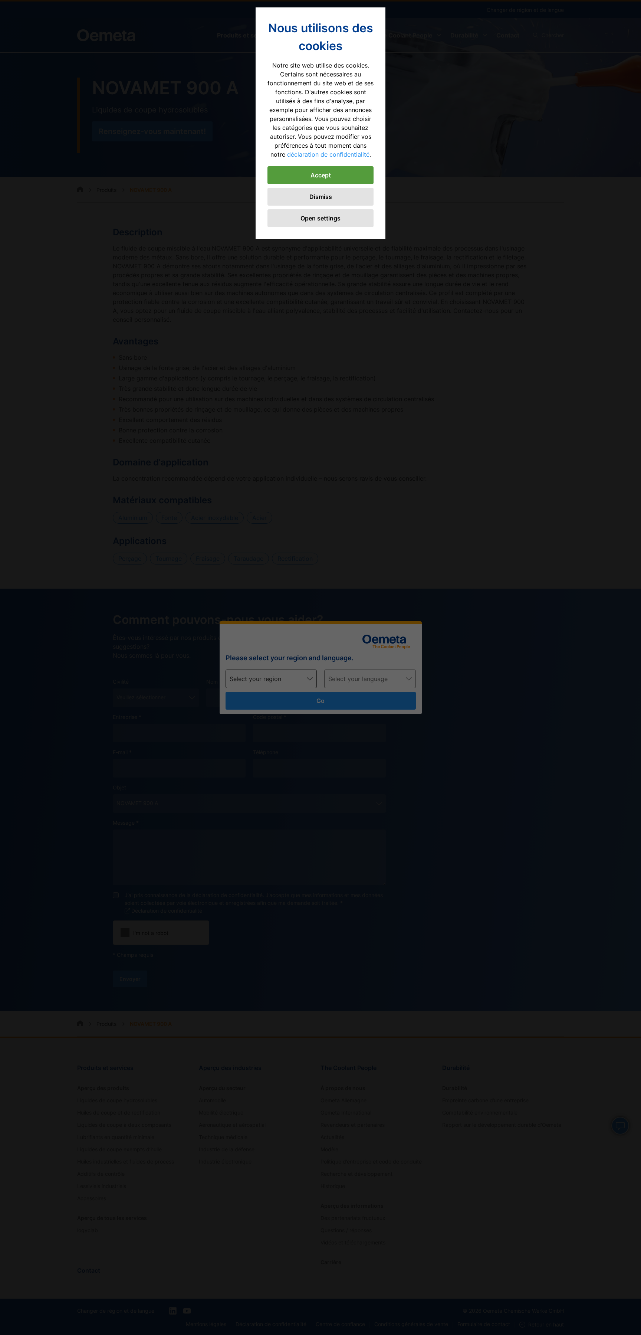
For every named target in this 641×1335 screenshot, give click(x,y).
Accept (320, 175)
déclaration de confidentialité (328, 154)
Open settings (320, 218)
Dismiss (320, 196)
